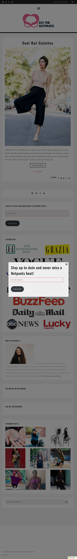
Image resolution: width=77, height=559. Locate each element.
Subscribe (17, 289)
